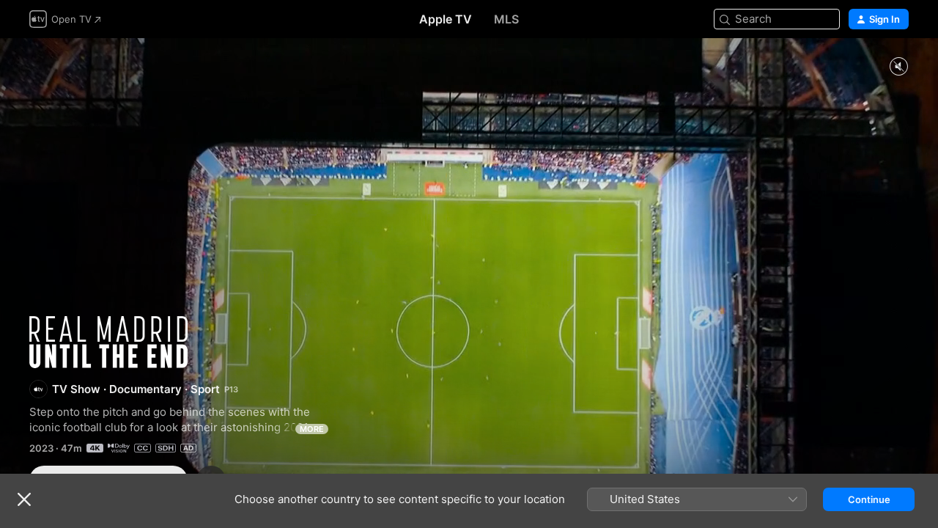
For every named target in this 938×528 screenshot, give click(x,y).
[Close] (24, 499)
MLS (506, 19)
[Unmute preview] (898, 67)
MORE (312, 429)
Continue (869, 499)
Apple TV (445, 19)
